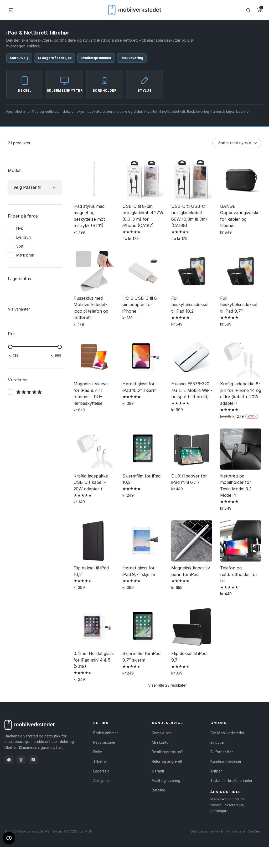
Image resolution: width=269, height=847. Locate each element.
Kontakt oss (162, 733)
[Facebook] (8, 759)
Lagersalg (101, 771)
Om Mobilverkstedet (227, 733)
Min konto (160, 742)
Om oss (218, 723)
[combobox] (30, 187)
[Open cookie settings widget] (9, 837)
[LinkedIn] (33, 759)
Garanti (158, 771)
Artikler (216, 771)
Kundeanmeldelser (225, 761)
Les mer (243, 111)
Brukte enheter (105, 733)
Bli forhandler (221, 752)
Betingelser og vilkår (207, 831)
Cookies (254, 831)
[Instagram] (21, 759)
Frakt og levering (166, 781)
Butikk (101, 723)
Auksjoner (101, 781)
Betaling (158, 790)
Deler (97, 752)
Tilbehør (100, 761)
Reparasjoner (104, 742)
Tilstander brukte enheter (231, 781)
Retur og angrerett (167, 761)
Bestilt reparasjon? (167, 752)
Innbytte (217, 742)
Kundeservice (167, 723)
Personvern (235, 831)
